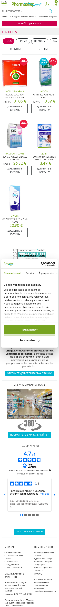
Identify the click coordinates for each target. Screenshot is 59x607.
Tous (8, 41)
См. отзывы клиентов (29, 531)
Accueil (5, 16)
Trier (44, 48)
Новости (40, 41)
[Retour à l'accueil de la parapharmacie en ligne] (27, 4)
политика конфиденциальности (45, 590)
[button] (47, 4)
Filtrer (16, 48)
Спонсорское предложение (12, 563)
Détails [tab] (30, 273)
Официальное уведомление (42, 584)
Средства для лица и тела (23, 16)
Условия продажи (43, 579)
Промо (23, 41)
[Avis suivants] (54, 495)
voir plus (44, 493)
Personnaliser (28, 340)
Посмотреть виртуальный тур (29, 434)
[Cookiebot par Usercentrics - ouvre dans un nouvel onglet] (41, 264)
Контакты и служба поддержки (44, 563)
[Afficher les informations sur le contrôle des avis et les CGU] (50, 470)
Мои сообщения (13, 552)
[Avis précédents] (4, 495)
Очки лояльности (14, 567)
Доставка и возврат (44, 558)
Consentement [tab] (12, 273)
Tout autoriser (29, 329)
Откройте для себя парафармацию (29, 373)
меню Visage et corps (29, 23)
